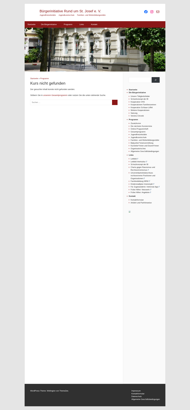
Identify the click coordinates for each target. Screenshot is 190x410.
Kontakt (94, 24)
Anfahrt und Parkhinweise (141, 203)
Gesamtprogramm (138, 132)
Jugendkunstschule (66, 15)
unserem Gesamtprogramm (55, 95)
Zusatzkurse (136, 123)
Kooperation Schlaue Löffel (142, 107)
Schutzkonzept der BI (139, 99)
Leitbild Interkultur (138, 162)
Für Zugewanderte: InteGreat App (144, 187)
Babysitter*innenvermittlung (142, 143)
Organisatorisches (138, 149)
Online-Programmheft (139, 129)
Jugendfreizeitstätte (48, 15)
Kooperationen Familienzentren (143, 105)
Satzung (134, 113)
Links (81, 24)
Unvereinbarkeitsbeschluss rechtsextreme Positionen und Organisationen (143, 176)
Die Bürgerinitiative (49, 24)
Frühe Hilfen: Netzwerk (140, 190)
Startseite (31, 24)
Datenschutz (136, 396)
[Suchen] (156, 80)
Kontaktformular (137, 200)
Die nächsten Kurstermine (141, 126)
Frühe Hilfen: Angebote (140, 192)
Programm (68, 24)
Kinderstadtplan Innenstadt (142, 184)
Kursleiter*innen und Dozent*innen (145, 146)
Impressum (136, 391)
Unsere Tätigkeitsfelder (140, 96)
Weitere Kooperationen (140, 110)
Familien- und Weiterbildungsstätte (91, 15)
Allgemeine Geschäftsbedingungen (145, 151)
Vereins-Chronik (137, 116)
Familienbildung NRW (139, 181)
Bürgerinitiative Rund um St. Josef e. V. (70, 11)
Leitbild (133, 159)
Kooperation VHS (138, 102)
